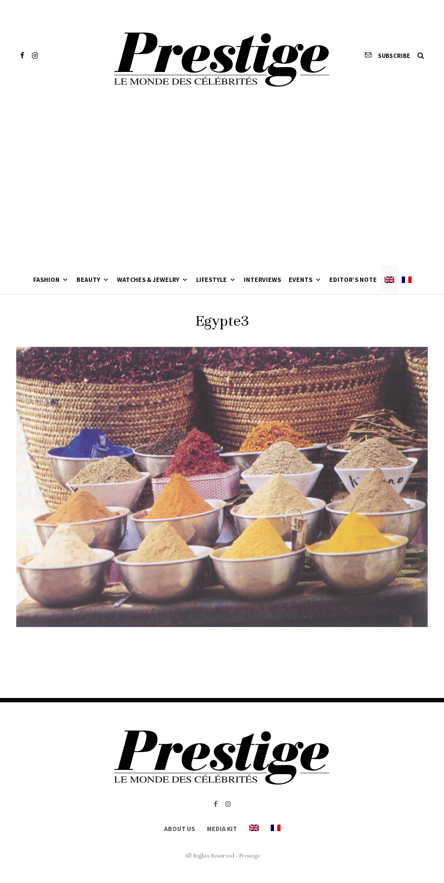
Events (300, 279)
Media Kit (222, 829)
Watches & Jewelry (148, 279)
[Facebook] (22, 55)
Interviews (262, 279)
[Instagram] (35, 55)
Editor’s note (353, 279)
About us (179, 829)
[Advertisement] (222, 184)
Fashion (46, 279)
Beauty (88, 279)
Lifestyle (211, 279)
